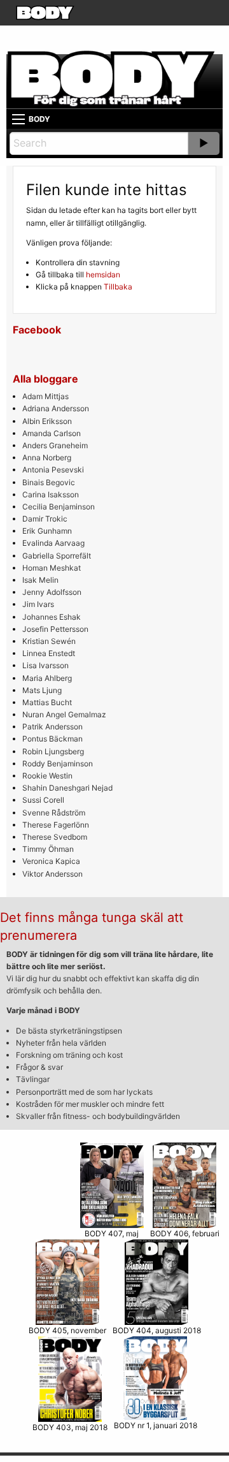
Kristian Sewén (49, 641)
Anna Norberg (46, 457)
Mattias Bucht (47, 702)
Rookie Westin (47, 775)
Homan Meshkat (51, 568)
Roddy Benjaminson (57, 763)
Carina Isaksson (50, 494)
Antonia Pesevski (53, 469)
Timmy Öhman (48, 849)
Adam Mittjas (45, 396)
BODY (39, 119)
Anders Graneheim (55, 445)
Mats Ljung (42, 690)
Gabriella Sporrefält (56, 555)
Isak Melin (40, 580)
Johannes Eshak (51, 617)
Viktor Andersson (52, 874)
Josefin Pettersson (55, 629)
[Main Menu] (18, 119)
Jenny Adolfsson (51, 592)
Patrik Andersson (52, 726)
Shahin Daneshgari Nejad (67, 788)
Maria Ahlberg (47, 678)
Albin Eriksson (47, 421)
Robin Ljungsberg (53, 751)
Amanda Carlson (51, 433)
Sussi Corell (43, 800)
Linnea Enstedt (48, 653)
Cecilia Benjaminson (58, 506)
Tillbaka (118, 286)
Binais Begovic (48, 482)
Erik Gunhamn (47, 531)
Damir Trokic (44, 518)
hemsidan (103, 274)
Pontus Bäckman (52, 738)
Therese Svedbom (54, 837)
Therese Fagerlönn (55, 825)
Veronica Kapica (51, 861)
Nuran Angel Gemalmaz (64, 714)
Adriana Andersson (55, 408)
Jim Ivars (38, 604)
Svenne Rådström (53, 812)
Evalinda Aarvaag (53, 543)
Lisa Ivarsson (45, 665)
